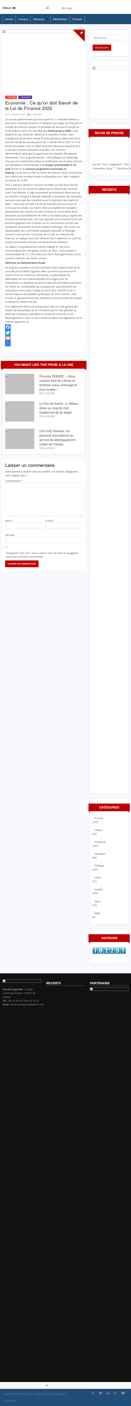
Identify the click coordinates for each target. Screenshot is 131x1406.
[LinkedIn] (8, 8)
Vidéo (97, 913)
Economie (26, 97)
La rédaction (36, 114)
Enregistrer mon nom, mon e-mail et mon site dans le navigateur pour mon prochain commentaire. (42, 554)
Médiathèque (60, 19)
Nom (9, 520)
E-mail (49, 520)
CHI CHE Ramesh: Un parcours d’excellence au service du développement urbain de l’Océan (57, 437)
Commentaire (13, 481)
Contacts (77, 19)
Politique (99, 865)
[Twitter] (5, 8)
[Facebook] (3, 8)
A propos (23, 19)
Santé (97, 877)
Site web (9, 535)
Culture (98, 830)
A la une (12, 97)
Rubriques (38, 19)
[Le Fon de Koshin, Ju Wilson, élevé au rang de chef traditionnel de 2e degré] (19, 411)
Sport (97, 901)
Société (98, 889)
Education (99, 853)
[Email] (43, 338)
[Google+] (10, 8)
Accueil (9, 19)
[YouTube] (14, 8)
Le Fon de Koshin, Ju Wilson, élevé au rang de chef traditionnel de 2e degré (59, 407)
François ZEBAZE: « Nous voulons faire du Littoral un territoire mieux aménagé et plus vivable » (58, 382)
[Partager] (43, 343)
